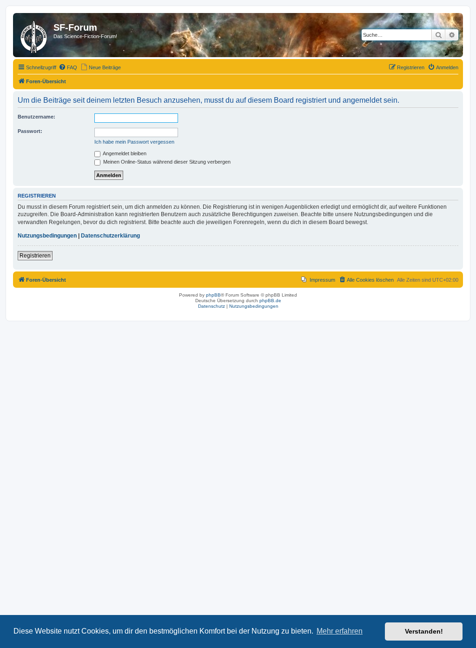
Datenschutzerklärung (110, 235)
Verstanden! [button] (424, 631)
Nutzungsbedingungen (47, 235)
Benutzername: (36, 116)
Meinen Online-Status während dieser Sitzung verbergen (166, 162)
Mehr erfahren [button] (340, 631)
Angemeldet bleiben (124, 153)
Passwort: (30, 131)
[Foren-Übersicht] (34, 35)
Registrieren (35, 255)
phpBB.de (270, 300)
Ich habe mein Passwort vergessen (134, 142)
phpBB (213, 295)
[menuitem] (68, 67)
